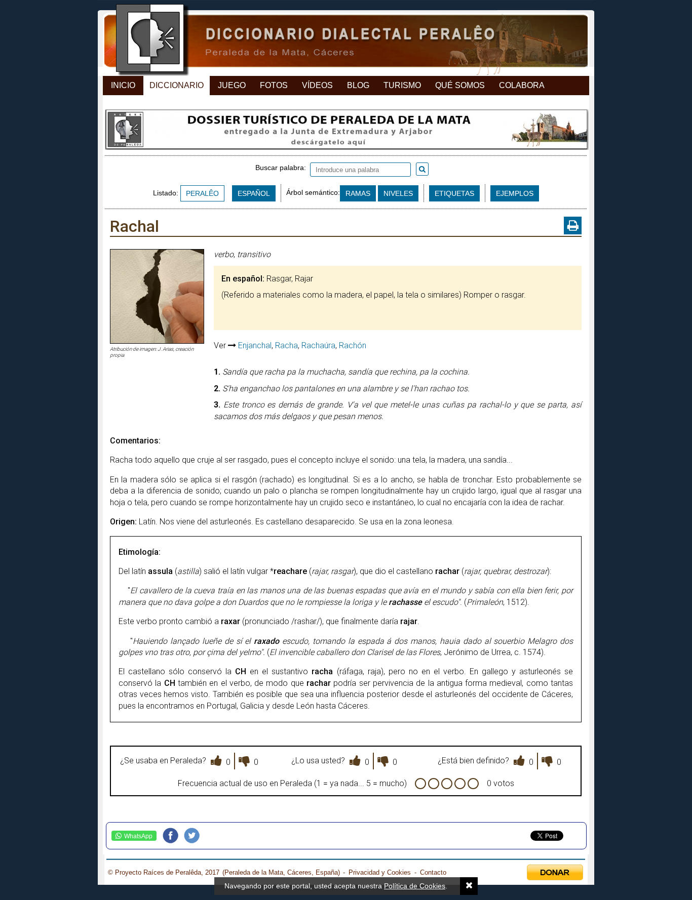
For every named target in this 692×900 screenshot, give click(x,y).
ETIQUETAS (454, 193)
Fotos (274, 85)
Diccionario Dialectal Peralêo (337, 41)
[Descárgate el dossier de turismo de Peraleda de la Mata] (346, 132)
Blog (358, 85)
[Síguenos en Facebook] (173, 836)
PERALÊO (202, 193)
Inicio (123, 85)
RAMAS (357, 193)
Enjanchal (255, 345)
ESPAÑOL (254, 193)
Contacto (433, 872)
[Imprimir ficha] (573, 225)
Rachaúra (318, 345)
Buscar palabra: (282, 167)
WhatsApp (138, 836)
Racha (286, 345)
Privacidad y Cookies (380, 872)
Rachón (352, 345)
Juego (232, 85)
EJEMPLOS (514, 193)
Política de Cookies (414, 886)
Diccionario (176, 85)
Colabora (522, 85)
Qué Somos (460, 85)
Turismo (402, 85)
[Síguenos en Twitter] (194, 836)
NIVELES (398, 193)
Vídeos (317, 85)
